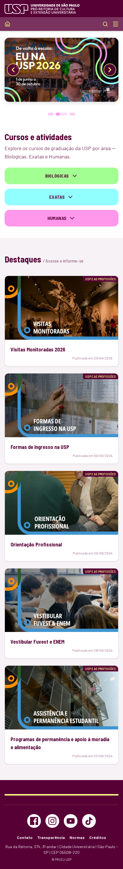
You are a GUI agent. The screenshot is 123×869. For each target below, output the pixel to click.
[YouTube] (71, 821)
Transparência (51, 837)
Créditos (97, 837)
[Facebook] (34, 821)
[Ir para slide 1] (50, 114)
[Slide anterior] (13, 69)
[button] (61, 176)
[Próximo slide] (110, 69)
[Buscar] (105, 24)
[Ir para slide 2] (61, 114)
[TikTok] (89, 821)
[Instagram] (52, 821)
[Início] (7, 24)
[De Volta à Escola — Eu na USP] (61, 70)
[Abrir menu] (115, 24)
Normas (77, 837)
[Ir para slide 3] (72, 114)
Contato (25, 837)
